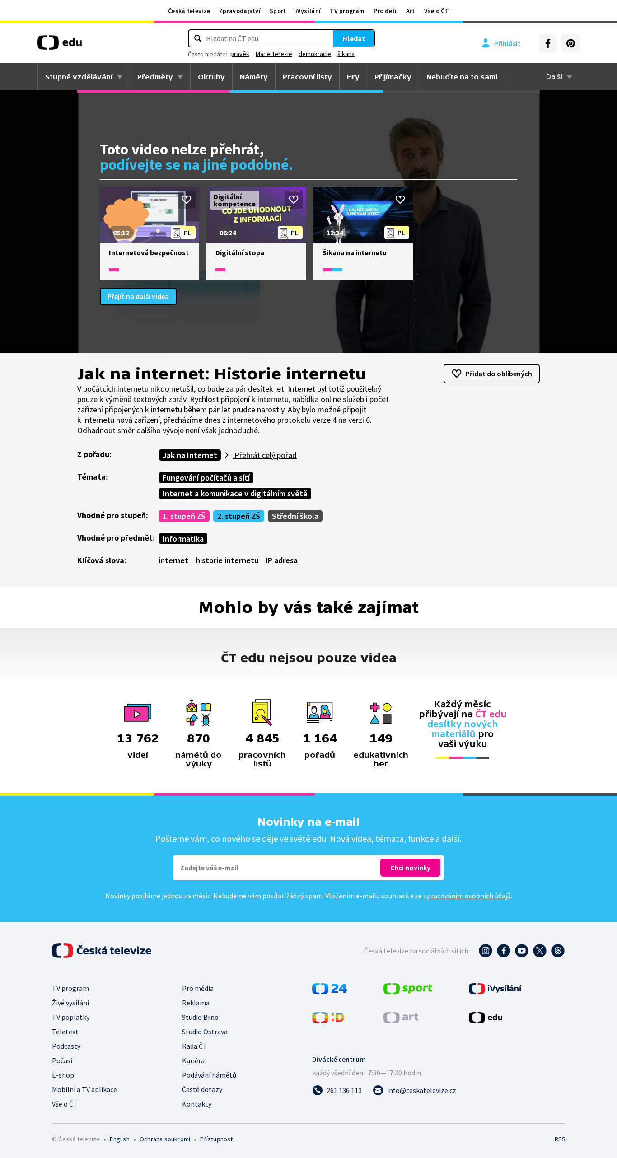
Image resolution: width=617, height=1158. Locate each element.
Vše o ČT (436, 11)
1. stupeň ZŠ (184, 516)
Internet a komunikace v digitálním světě (235, 493)
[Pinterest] (570, 43)
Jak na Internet (190, 455)
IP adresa (282, 560)
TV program (347, 11)
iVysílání (308, 11)
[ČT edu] (59, 45)
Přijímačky (392, 77)
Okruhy (211, 77)
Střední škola (295, 516)
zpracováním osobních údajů (467, 895)
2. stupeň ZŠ (238, 516)
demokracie (315, 54)
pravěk (239, 54)
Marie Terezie (274, 54)
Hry (353, 77)
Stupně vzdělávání (78, 77)
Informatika (183, 538)
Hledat (353, 38)
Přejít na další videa (138, 296)
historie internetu (227, 560)
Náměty (254, 77)
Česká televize (189, 11)
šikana (346, 54)
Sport (278, 11)
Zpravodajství (240, 11)
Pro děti (385, 11)
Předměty (155, 77)
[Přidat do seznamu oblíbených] (187, 200)
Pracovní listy (307, 77)
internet (173, 560)
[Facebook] (548, 43)
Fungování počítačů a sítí (206, 477)
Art (410, 11)
